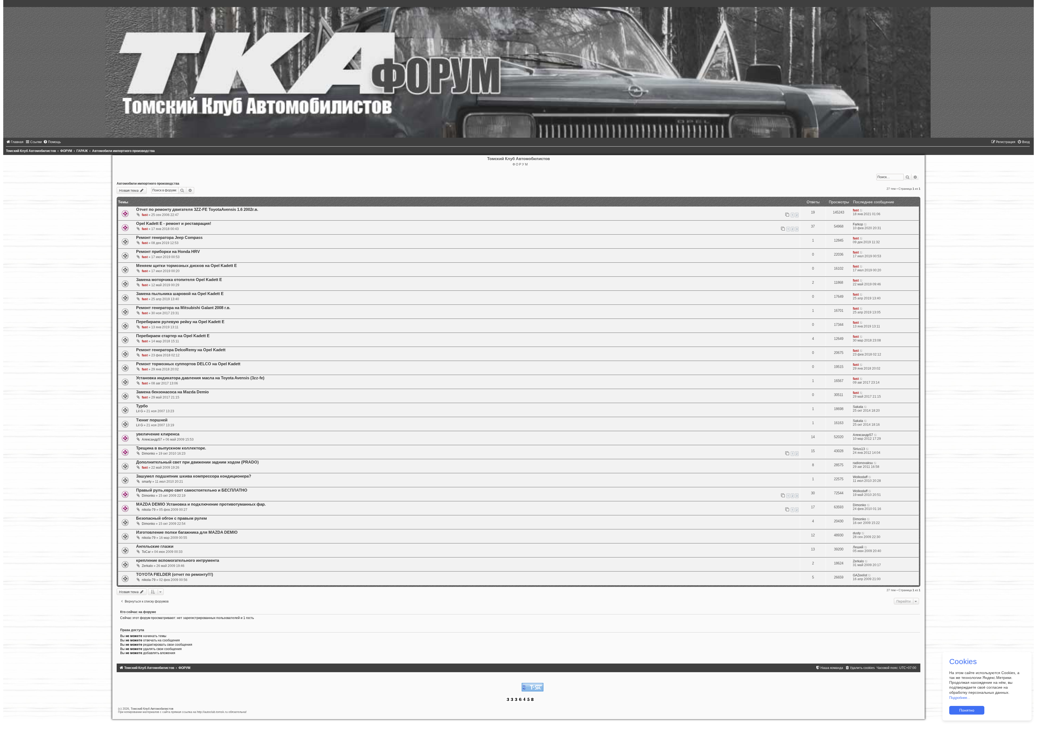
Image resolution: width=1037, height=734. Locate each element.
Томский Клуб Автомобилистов (152, 708)
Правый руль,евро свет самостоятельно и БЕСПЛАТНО (191, 490)
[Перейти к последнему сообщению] (861, 210)
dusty (857, 533)
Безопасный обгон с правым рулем (171, 518)
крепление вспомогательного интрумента (177, 560)
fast (145, 215)
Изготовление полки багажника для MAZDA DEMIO (187, 532)
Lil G (139, 411)
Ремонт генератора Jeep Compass (169, 237)
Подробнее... (959, 698)
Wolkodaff (860, 477)
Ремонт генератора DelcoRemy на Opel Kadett (180, 350)
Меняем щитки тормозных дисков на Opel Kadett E (186, 265)
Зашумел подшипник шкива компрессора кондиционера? (193, 476)
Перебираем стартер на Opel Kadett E (173, 336)
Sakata (858, 407)
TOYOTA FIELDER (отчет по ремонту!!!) (174, 574)
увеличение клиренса (157, 434)
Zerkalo (147, 566)
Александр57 (152, 439)
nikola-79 (149, 510)
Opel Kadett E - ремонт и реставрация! (173, 223)
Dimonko (148, 453)
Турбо (142, 406)
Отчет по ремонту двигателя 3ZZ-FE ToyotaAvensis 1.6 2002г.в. (197, 209)
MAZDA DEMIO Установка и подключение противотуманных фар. (201, 504)
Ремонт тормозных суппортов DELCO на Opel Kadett (188, 364)
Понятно (966, 710)
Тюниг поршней (151, 420)
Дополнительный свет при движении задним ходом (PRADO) (197, 462)
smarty (146, 481)
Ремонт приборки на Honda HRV (168, 251)
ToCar (146, 552)
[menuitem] (14, 142)
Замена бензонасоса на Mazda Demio (172, 392)
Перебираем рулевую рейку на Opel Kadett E (180, 322)
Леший (858, 547)
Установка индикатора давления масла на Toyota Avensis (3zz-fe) (200, 378)
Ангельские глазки (154, 546)
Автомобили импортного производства (148, 183)
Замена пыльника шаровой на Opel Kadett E (180, 294)
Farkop (858, 224)
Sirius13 (859, 449)
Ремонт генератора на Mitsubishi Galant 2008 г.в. (183, 308)
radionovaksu (863, 463)
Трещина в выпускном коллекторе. (171, 448)
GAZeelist (860, 575)
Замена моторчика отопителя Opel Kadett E (179, 280)
